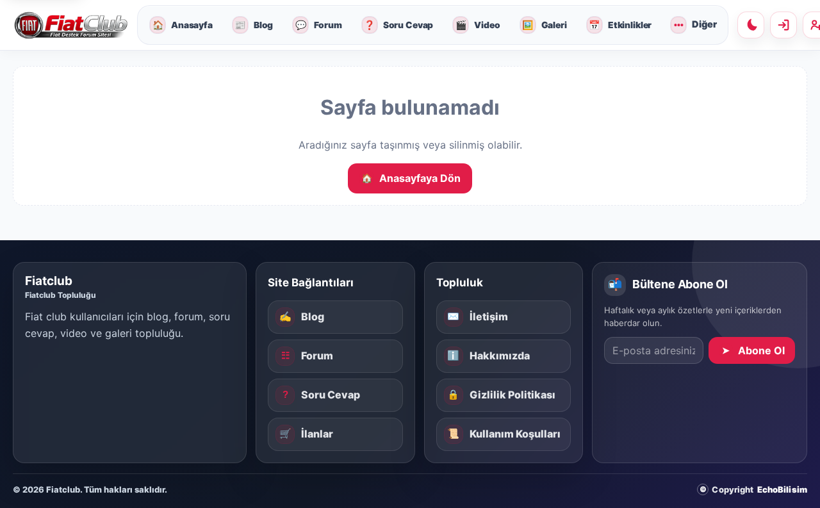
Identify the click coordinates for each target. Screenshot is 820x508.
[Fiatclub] (70, 25)
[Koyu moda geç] (750, 25)
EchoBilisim (782, 489)
